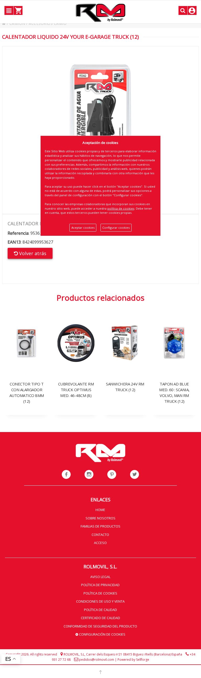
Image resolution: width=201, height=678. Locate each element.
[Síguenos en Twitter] (134, 474)
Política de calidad (100, 609)
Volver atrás (32, 253)
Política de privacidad (100, 584)
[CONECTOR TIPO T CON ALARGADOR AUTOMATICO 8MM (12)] (27, 331)
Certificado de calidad (100, 617)
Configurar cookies (116, 227)
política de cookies (120, 208)
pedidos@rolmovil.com (96, 659)
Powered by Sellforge (133, 659)
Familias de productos (100, 526)
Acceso (100, 542)
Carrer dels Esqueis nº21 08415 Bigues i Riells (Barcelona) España (134, 654)
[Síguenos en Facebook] (66, 474)
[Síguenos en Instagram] (89, 474)
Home (100, 509)
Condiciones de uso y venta (100, 601)
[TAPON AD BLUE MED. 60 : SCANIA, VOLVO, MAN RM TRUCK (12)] (174, 331)
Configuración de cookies (101, 634)
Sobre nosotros (100, 518)
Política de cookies (100, 593)
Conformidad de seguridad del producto (100, 626)
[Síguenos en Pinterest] (111, 474)
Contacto (100, 534)
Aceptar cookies (82, 227)
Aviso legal (100, 576)
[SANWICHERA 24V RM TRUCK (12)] (125, 331)
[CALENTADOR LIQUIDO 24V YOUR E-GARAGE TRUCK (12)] (100, 130)
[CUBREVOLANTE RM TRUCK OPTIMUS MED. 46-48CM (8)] (76, 331)
